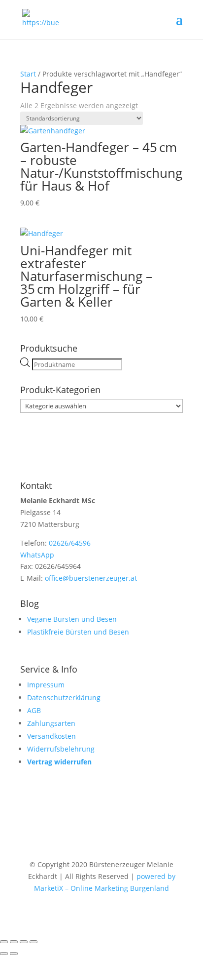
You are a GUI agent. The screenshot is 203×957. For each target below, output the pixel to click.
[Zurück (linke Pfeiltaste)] (4, 953)
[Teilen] (24, 941)
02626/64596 (70, 543)
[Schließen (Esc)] (33, 941)
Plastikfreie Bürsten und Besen (78, 632)
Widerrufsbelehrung (61, 749)
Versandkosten (51, 736)
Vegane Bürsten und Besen (72, 619)
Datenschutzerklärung (64, 697)
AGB (34, 710)
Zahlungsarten (51, 723)
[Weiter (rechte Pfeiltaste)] (14, 953)
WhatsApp (37, 554)
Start (28, 74)
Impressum (46, 684)
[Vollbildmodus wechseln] (14, 941)
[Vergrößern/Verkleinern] (4, 941)
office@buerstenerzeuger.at (91, 578)
